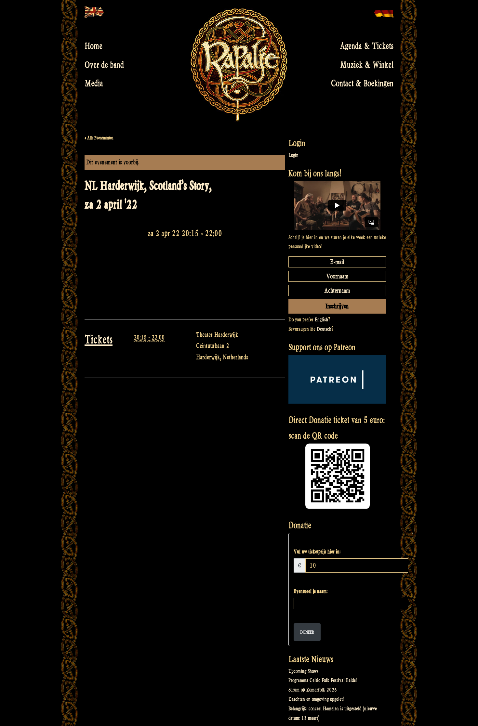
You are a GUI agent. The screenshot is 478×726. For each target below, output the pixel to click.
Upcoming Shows (303, 671)
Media (94, 83)
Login (293, 155)
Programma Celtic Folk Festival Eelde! (322, 680)
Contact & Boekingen (362, 83)
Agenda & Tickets (366, 46)
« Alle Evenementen (99, 137)
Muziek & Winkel (366, 64)
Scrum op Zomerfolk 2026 (312, 690)
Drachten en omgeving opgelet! (316, 699)
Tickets (99, 339)
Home (93, 46)
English (321, 320)
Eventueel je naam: (310, 591)
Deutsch (324, 329)
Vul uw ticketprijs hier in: (317, 552)
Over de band (104, 64)
